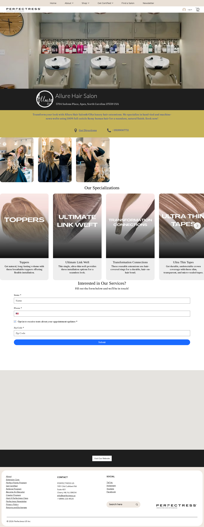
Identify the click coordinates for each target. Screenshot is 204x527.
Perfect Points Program (16, 482)
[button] (198, 9)
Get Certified (12, 486)
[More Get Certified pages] (112, 3)
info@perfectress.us (66, 495)
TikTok (110, 482)
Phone (18, 308)
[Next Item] (197, 225)
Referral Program (13, 489)
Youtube (110, 489)
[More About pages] (72, 3)
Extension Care (13, 479)
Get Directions (88, 130)
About (9, 476)
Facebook (111, 492)
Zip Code (19, 328)
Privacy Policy (12, 504)
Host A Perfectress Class (17, 498)
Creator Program (13, 495)
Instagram (111, 485)
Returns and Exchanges (16, 507)
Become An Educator (15, 492)
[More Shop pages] (88, 3)
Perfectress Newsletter (16, 501)
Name (17, 295)
